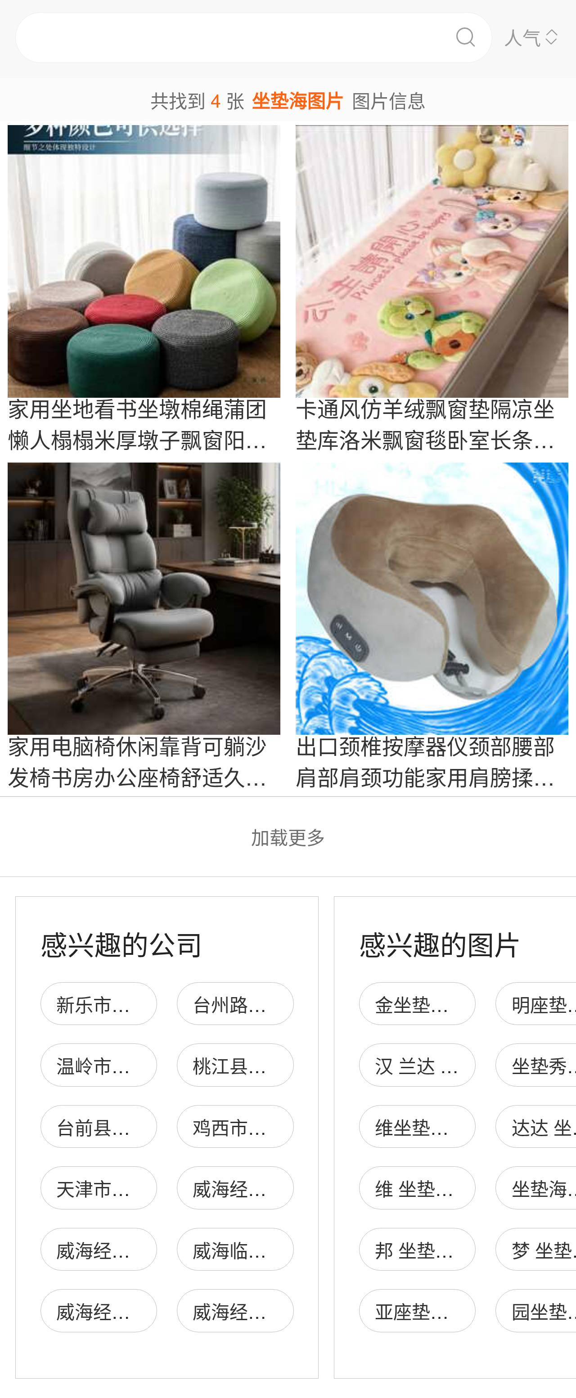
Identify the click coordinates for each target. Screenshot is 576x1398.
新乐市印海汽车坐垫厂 (148, 1004)
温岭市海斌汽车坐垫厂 (148, 1065)
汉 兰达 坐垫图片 (444, 1065)
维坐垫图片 (421, 1127)
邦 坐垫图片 (423, 1249)
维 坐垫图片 (423, 1188)
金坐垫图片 (421, 1004)
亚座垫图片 (421, 1311)
